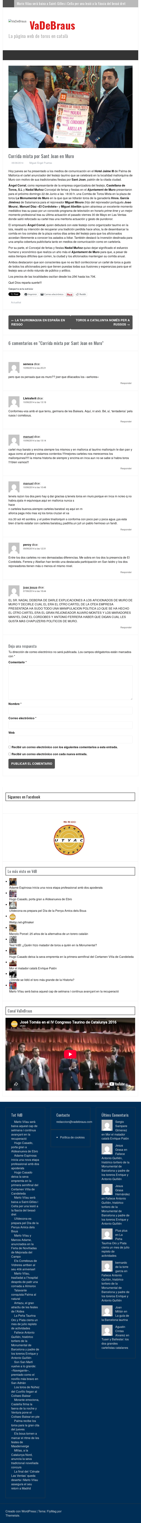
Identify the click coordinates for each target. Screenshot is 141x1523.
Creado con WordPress (21, 1511)
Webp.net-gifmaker (21, 922)
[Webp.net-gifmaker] (13, 916)
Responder (126, 383)
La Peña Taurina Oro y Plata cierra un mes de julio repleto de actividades (24, 1321)
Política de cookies (72, 1137)
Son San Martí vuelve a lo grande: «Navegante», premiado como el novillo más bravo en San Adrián (24, 1372)
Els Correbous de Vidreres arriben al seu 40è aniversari (24, 1265)
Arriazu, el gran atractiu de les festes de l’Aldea (24, 1307)
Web (11, 733)
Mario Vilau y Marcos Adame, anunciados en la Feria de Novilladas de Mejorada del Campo (24, 1246)
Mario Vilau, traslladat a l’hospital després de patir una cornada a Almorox (24, 1279)
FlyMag (52, 1511)
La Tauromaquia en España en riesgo (38, 322)
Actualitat (16, 302)
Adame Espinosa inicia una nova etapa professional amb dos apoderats (56, 887)
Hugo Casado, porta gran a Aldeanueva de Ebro (40, 899)
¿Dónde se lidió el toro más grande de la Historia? (41, 980)
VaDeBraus (52, 24)
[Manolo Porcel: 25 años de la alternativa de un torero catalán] (13, 928)
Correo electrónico (22, 718)
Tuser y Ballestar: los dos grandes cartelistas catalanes (115, 1343)
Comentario (17, 662)
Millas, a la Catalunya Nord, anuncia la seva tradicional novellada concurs (24, 1458)
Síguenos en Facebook (24, 797)
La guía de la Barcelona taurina (115, 1317)
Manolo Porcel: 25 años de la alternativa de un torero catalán (48, 934)
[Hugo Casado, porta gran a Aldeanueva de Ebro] (13, 893)
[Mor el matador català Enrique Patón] (13, 962)
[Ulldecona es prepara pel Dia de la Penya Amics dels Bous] (13, 904)
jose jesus (30, 587)
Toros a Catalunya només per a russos (103, 322)
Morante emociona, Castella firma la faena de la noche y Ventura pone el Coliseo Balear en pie (25, 1408)
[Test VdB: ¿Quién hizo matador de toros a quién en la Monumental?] (13, 939)
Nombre (14, 704)
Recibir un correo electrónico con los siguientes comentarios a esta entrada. (65, 747)
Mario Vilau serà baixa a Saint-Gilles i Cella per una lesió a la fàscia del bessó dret (71, 3)
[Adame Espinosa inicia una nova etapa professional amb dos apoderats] (13, 881)
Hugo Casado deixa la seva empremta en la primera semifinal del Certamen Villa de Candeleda (71, 957)
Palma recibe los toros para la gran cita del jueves (25, 1425)
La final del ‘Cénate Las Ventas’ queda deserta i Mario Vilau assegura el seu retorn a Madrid (25, 1479)
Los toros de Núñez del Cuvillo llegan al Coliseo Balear (25, 1391)
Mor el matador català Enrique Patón (33, 968)
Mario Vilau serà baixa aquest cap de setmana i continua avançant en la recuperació (64, 991)
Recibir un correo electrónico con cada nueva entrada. (49, 754)
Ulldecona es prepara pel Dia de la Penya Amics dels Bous (47, 910)
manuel (28, 436)
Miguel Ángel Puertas (40, 162)
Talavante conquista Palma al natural (23, 1294)
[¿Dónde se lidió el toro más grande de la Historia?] (13, 974)
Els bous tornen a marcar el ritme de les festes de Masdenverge (25, 1439)
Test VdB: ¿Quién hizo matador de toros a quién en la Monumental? (53, 945)
